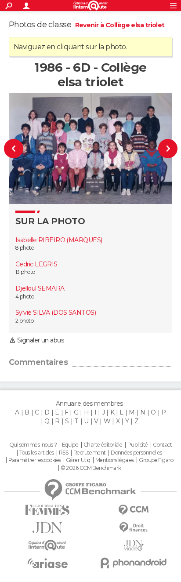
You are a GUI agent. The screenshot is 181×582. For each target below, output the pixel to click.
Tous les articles (36, 453)
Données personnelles (136, 453)
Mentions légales (114, 460)
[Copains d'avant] (47, 545)
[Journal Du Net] (47, 527)
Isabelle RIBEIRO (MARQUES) (58, 240)
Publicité (137, 445)
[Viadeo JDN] (133, 545)
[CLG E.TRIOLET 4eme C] (19, 148)
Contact (162, 445)
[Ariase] (47, 563)
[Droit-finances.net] (133, 527)
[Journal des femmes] (47, 510)
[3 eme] (163, 148)
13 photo (25, 272)
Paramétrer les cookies (34, 460)
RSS (63, 453)
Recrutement (89, 453)
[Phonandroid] (133, 562)
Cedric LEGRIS (36, 264)
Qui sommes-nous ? (33, 445)
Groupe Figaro (156, 460)
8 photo (24, 247)
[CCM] (133, 510)
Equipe (70, 445)
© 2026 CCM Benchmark (91, 468)
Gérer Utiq (78, 460)
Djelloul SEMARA (40, 288)
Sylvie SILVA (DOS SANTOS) (55, 312)
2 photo (24, 320)
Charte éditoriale (102, 445)
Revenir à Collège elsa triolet (120, 25)
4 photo (24, 296)
